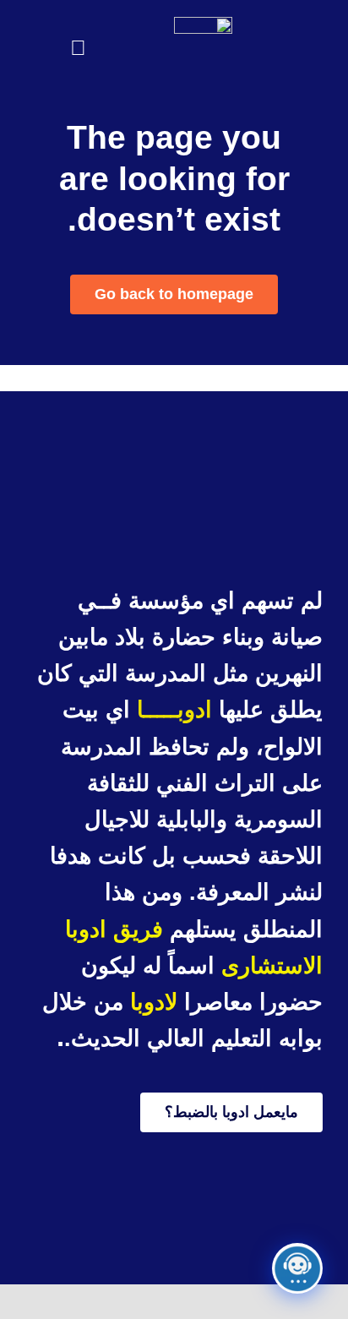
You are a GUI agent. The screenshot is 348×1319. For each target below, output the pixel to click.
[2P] (203, 25)
